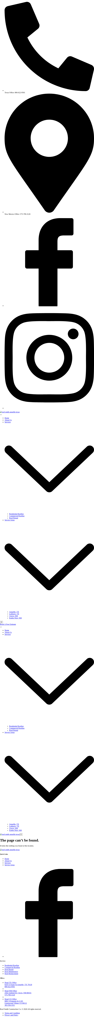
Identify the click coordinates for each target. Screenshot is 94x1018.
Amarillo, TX (14, 612)
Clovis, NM (13, 616)
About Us (8, 420)
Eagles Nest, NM (15, 618)
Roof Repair (13, 518)
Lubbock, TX (14, 614)
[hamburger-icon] (1, 414)
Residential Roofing (16, 514)
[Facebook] (49, 306)
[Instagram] (49, 408)
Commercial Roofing (16, 516)
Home (7, 418)
